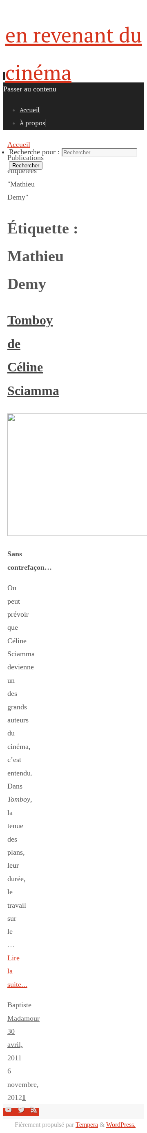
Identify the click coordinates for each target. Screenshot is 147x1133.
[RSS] (34, 1112)
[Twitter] (22, 1112)
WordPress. (121, 1125)
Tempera (87, 1125)
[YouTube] (9, 1112)
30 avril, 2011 (15, 1044)
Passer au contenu (29, 89)
